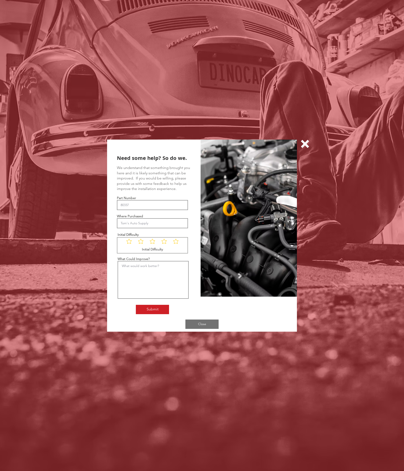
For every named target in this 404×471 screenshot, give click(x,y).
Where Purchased (130, 216)
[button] (305, 144)
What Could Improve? (134, 258)
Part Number (126, 198)
